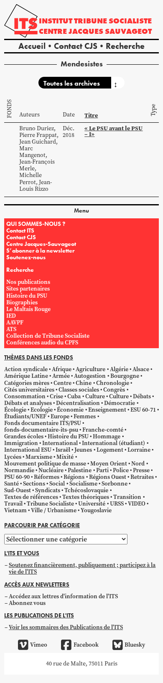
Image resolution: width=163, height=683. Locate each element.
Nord (138, 464)
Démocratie (119, 403)
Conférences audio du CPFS (42, 343)
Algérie (119, 369)
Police (121, 470)
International (60, 443)
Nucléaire (51, 470)
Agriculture (90, 369)
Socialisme (83, 484)
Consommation (25, 396)
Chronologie (112, 383)
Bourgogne (124, 376)
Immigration (21, 443)
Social (57, 484)
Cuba (74, 396)
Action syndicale (26, 369)
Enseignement (107, 410)
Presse (141, 470)
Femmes (85, 416)
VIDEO (136, 504)
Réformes (46, 477)
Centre (62, 383)
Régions (74, 477)
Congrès (114, 390)
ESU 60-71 (143, 410)
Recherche (125, 45)
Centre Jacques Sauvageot (95, 31)
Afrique (61, 369)
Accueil (32, 45)
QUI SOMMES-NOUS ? (35, 224)
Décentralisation (78, 403)
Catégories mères (26, 383)
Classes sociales (79, 390)
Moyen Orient (108, 464)
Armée (61, 376)
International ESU (27, 450)
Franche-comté (102, 430)
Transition (127, 497)
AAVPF (14, 322)
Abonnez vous (27, 603)
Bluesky (135, 645)
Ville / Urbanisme (53, 510)
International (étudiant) (113, 443)
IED (11, 316)
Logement (110, 450)
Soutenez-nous (26, 257)
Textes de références (31, 497)
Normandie (19, 470)
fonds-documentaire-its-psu (41, 430)
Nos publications (28, 282)
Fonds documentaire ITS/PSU (42, 423)
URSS (117, 504)
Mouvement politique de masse (45, 464)
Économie (70, 410)
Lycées (12, 457)
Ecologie (42, 410)
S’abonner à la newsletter (40, 250)
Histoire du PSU (26, 296)
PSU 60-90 (17, 477)
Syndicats (47, 490)
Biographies (22, 302)
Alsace (140, 369)
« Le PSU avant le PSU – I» (113, 131)
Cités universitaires (29, 390)
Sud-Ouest (17, 490)
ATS (11, 329)
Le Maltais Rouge (28, 309)
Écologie (15, 410)
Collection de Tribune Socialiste (47, 336)
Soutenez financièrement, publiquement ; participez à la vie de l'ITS (82, 568)
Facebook (86, 645)
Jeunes (83, 450)
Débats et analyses (28, 403)
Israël (63, 450)
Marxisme (38, 457)
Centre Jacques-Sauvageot (41, 244)
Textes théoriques (85, 497)
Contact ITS (20, 230)
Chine (84, 383)
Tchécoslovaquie (86, 490)
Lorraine (138, 450)
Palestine (80, 470)
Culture (95, 396)
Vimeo (38, 645)
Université (91, 504)
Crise (56, 396)
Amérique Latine (26, 376)
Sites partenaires (28, 289)
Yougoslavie (96, 510)
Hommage (106, 436)
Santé (11, 484)
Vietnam (15, 510)
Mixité (65, 457)
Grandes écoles (23, 436)
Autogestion (90, 376)
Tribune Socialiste (50, 504)
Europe (60, 416)
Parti (102, 470)
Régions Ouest (107, 477)
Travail (13, 504)
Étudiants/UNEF (25, 416)
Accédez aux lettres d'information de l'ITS (63, 596)
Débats (142, 396)
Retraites (142, 477)
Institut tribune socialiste (95, 20)
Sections (34, 484)
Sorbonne (114, 484)
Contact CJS (75, 45)
